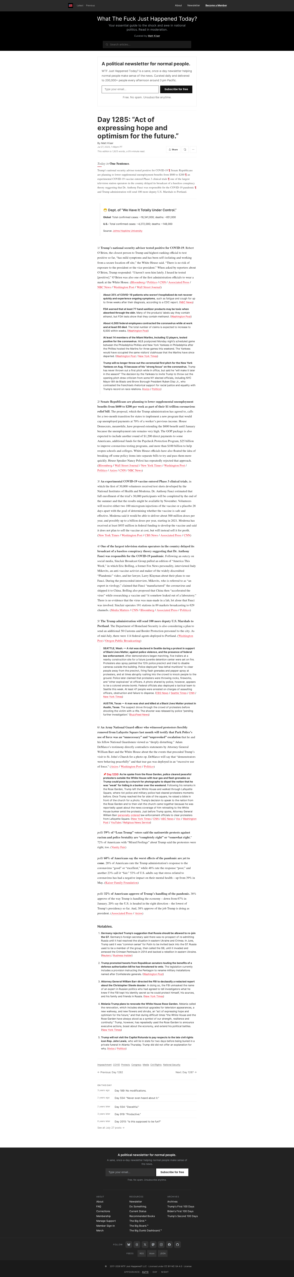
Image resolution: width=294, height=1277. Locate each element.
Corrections (103, 1211)
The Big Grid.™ (137, 1220)
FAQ (98, 1206)
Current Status (137, 1211)
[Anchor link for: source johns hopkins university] (102, 231)
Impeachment (104, 1064)
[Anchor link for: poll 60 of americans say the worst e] (95, 858)
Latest (80, 5)
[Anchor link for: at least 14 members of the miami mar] (102, 337)
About (178, 5)
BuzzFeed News (139, 714)
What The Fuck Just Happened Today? (147, 18)
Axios (146, 389)
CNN (163, 282)
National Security (171, 1064)
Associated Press (178, 282)
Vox (178, 818)
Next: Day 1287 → (186, 1072)
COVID (116, 1064)
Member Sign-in (105, 1225)
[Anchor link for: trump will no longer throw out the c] (102, 363)
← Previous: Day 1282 (110, 1072)
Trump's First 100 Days (180, 1206)
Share (175, 149)
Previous (90, 5)
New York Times (147, 356)
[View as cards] (185, 149)
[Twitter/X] (145, 1244)
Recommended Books (142, 1216)
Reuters (106, 955)
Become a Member (216, 5)
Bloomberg (138, 282)
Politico (152, 282)
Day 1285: (138, 127)
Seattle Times (179, 693)
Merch (100, 1230)
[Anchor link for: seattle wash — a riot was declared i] (102, 648)
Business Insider (122, 955)
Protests (125, 1064)
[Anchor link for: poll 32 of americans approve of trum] (95, 893)
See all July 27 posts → (110, 1127)
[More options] (193, 149)
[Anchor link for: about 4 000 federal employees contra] (102, 323)
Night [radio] (165, 1272)
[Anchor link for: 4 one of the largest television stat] (95, 546)
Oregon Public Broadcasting (122, 640)
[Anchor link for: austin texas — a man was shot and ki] (102, 703)
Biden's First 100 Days (180, 1211)
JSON (163, 1253)
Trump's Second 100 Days (182, 1216)
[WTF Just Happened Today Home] (70, 5)
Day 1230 (112, 774)
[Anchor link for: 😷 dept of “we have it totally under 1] (102, 210)
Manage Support (106, 1220)
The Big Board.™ (138, 1225)
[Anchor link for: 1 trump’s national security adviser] (95, 247)
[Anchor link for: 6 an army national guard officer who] (95, 727)
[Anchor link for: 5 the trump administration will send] (95, 621)
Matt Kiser (154, 35)
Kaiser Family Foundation (121, 882)
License (188, 1266)
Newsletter (193, 5)
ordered (135, 815)
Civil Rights (156, 1064)
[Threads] (137, 1244)
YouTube (116, 822)
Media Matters (120, 610)
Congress (136, 1064)
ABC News (167, 818)
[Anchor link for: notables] (96, 926)
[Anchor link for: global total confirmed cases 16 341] (102, 217)
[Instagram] (161, 1244)
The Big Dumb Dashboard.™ (145, 1230)
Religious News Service (136, 822)
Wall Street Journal (149, 287)
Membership (103, 1216)
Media (146, 1064)
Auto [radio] (145, 1272)
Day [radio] (155, 1272)
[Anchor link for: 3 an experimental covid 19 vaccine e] (95, 481)
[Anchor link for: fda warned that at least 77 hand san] (102, 309)
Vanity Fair (118, 847)
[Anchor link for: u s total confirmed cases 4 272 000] (102, 224)
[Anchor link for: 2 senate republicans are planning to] (95, 401)
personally (124, 815)
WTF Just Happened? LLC (134, 1266)
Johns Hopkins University (127, 230)
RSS (142, 1253)
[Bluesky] (128, 1244)
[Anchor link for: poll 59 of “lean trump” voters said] (95, 832)
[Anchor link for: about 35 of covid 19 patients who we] (102, 295)
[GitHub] (177, 1244)
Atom (152, 1253)
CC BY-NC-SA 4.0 (173, 1266)
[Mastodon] (153, 1244)
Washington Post (123, 287)
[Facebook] (169, 1244)
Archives (172, 1201)
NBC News (104, 287)
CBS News (151, 535)
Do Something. (138, 1206)
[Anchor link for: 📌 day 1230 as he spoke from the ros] (102, 774)
